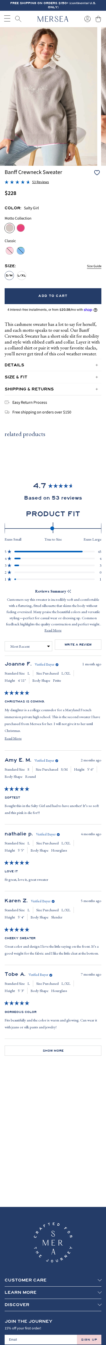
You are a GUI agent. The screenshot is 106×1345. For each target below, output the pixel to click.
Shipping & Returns (29, 389)
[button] (27, 182)
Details (14, 365)
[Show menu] (7, 19)
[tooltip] (69, 591)
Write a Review (83, 646)
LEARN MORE (21, 1292)
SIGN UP (89, 1339)
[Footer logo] (53, 1243)
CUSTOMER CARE (26, 1280)
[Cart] (98, 19)
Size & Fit (16, 377)
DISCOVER (17, 1304)
